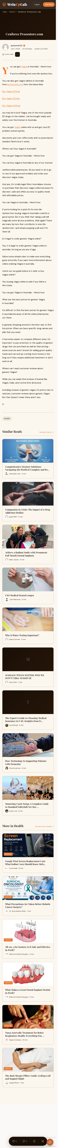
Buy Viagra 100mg (11, 91)
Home (5, 12)
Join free (49, 4)
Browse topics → (47, 432)
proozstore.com (15, 84)
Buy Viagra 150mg (11, 98)
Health (12, 12)
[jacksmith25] (5, 47)
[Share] (42, 1141)
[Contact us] (50, 1142)
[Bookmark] (34, 1141)
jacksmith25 (16, 45)
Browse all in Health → (44, 826)
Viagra (24, 66)
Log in (37, 4)
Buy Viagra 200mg (11, 105)
